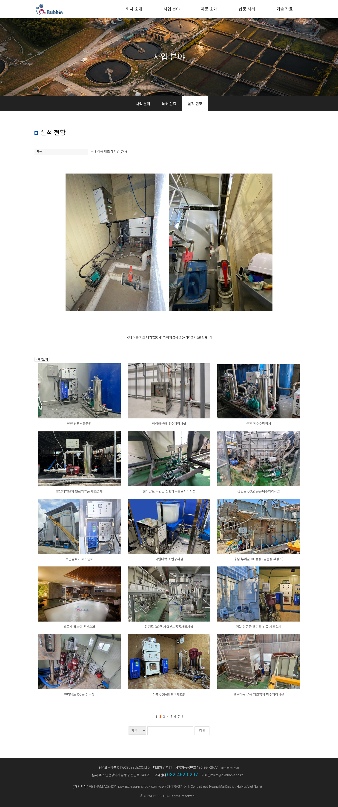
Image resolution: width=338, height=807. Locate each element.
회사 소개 (134, 9)
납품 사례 (247, 9)
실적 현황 (195, 103)
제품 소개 (209, 9)
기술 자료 (284, 9)
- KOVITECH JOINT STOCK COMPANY (140, 786)
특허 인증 (169, 103)
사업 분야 (171, 9)
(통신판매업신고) (230, 767)
